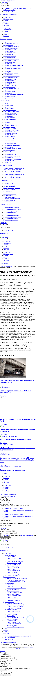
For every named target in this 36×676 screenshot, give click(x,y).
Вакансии (6, 23)
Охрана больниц (8, 45)
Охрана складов (8, 105)
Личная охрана (7, 191)
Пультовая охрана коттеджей (12, 209)
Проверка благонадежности (11, 188)
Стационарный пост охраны (11, 111)
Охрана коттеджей (9, 150)
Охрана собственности (10, 114)
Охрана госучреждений (10, 48)
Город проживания (6, 658)
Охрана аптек (7, 42)
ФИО (2, 652)
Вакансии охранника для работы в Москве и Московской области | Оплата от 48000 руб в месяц (17, 460)
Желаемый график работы (8, 660)
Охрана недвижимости (7, 140)
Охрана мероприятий (9, 183)
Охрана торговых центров (11, 59)
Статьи (5, 20)
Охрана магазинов (9, 51)
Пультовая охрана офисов (11, 207)
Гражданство (4, 656)
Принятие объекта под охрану (12, 171)
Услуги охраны (8, 19)
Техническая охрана (6, 165)
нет (7, 665)
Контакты (6, 25)
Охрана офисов (8, 54)
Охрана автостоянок (9, 113)
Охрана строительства (10, 107)
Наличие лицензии (5, 663)
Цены (5, 22)
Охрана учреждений (9, 555)
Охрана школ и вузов (9, 60)
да (2, 665)
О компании (7, 17)
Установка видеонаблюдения (12, 169)
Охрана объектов (5, 100)
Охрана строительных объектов (16, 588)
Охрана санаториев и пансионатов (13, 65)
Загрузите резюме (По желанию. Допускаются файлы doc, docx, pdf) (15, 667)
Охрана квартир (8, 147)
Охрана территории (9, 108)
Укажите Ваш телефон (7, 533)
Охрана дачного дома (9, 143)
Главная (2, 266)
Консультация (4, 233)
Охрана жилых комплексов (11, 145)
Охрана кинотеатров (9, 66)
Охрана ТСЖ (7, 151)
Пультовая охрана (5, 204)
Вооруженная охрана (9, 119)
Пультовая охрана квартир (11, 210)
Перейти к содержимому (7, 0)
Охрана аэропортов (9, 117)
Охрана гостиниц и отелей (11, 46)
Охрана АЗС (7, 103)
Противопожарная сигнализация (12, 470)
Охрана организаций (9, 52)
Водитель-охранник (9, 189)
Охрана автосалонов (9, 110)
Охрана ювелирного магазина (12, 68)
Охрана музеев (7, 63)
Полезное (9, 266)
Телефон (2, 661)
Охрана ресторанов (9, 57)
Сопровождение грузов (10, 185)
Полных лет (4, 654)
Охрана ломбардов (9, 62)
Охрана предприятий (9, 56)
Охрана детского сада (9, 49)
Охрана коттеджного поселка (12, 148)
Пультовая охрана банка (10, 212)
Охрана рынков (8, 116)
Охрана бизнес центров (10, 43)
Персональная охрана (6, 180)
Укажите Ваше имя (6, 531)
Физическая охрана (9, 186)
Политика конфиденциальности (13, 508)
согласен (6, 535)
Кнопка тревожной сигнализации (13, 168)
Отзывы (5, 479)
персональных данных (27, 535)
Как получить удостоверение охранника (15, 439)
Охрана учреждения (6, 39)
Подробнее (3, 386)
